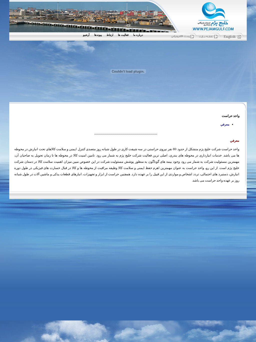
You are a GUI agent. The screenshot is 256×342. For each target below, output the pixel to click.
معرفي (224, 124)
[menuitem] (139, 35)
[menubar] (114, 35)
